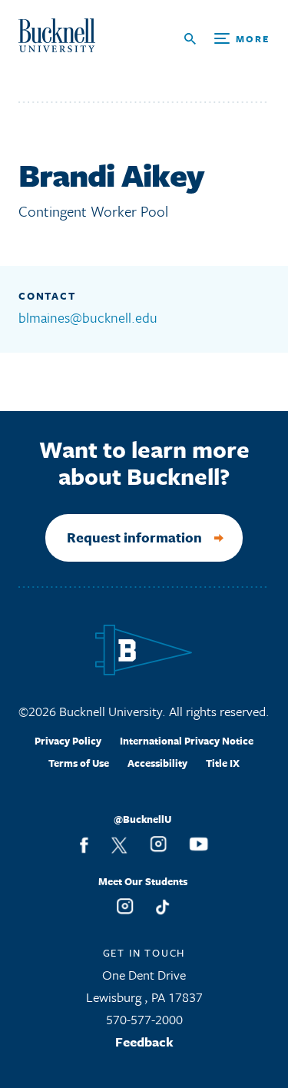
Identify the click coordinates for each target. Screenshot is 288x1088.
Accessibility (157, 763)
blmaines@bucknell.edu (87, 317)
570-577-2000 (144, 1019)
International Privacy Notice (186, 740)
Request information (134, 537)
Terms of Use (78, 763)
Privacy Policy (68, 740)
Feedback (144, 1041)
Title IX (223, 763)
